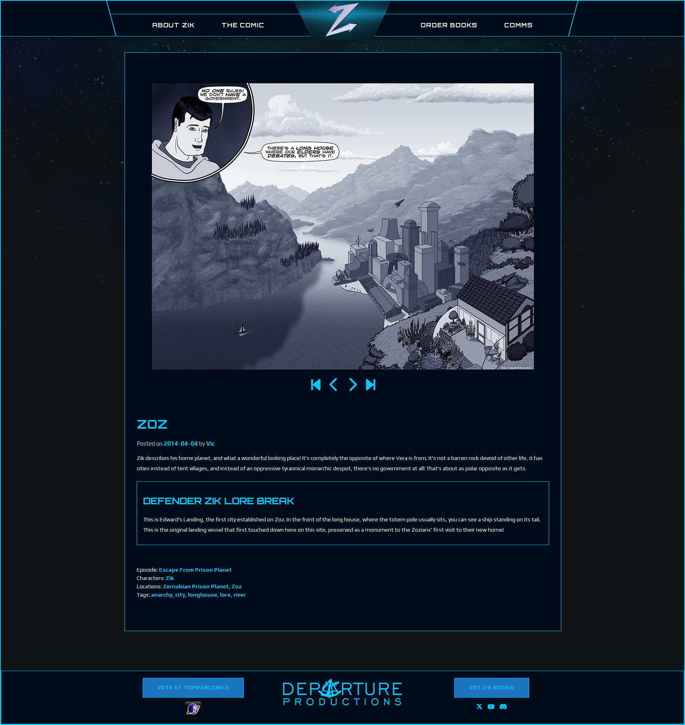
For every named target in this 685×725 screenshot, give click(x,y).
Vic (210, 443)
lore (225, 594)
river (239, 594)
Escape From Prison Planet (195, 570)
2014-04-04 (181, 443)
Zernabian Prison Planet (196, 586)
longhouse (202, 594)
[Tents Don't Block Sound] (334, 385)
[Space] (315, 385)
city (180, 594)
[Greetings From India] (370, 385)
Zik (170, 578)
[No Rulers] (352, 385)
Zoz (237, 586)
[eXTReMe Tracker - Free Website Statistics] (193, 715)
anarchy (161, 594)
